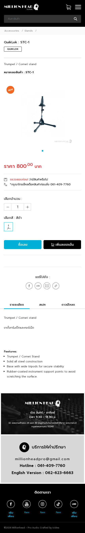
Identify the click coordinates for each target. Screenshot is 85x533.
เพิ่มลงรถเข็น (64, 244)
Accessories (11, 31)
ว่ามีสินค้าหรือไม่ (29, 179)
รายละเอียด (17, 305)
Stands (29, 31)
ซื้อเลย (22, 244)
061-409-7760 (60, 184)
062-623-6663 (59, 473)
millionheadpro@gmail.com (42, 459)
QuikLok (13, 49)
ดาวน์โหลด (68, 305)
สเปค (42, 305)
